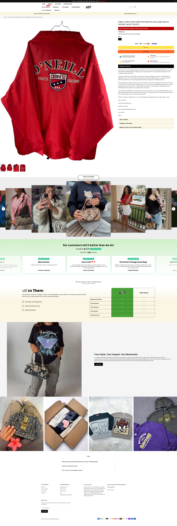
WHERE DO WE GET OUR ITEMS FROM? (131, 127)
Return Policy (63, 489)
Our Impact (43, 491)
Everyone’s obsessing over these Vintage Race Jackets (88, 1)
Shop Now (98, 364)
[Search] (129, 7)
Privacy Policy (63, 491)
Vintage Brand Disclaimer (66, 494)
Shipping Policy (63, 487)
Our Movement (44, 489)
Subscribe (44, 511)
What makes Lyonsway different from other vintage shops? (80, 461)
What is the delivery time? (70, 466)
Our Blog (43, 493)
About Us (43, 487)
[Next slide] (173, 209)
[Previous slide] (3, 209)
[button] (134, 7)
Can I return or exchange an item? (72, 470)
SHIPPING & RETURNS (126, 123)
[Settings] (132, 7)
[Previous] (2, 92)
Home (5, 17)
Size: (119, 36)
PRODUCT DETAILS (125, 66)
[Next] (112, 92)
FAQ (61, 493)
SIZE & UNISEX (124, 119)
